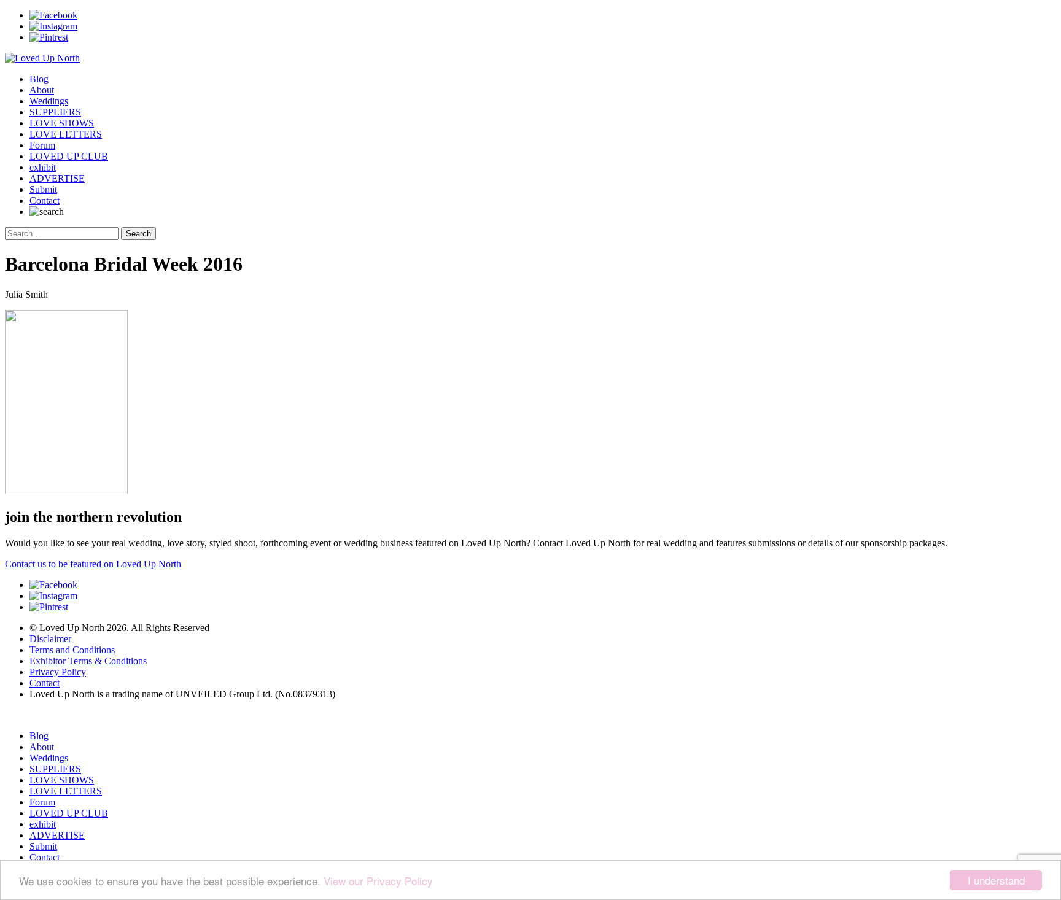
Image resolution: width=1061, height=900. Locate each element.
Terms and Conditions (72, 650)
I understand (996, 880)
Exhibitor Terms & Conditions (88, 661)
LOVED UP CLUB (68, 156)
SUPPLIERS (55, 112)
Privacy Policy (57, 672)
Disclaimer (50, 639)
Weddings (48, 101)
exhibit (42, 167)
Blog (39, 79)
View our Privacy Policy (378, 880)
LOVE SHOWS (61, 123)
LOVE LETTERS (65, 134)
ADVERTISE (57, 178)
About (41, 90)
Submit (43, 189)
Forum (42, 145)
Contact (44, 200)
